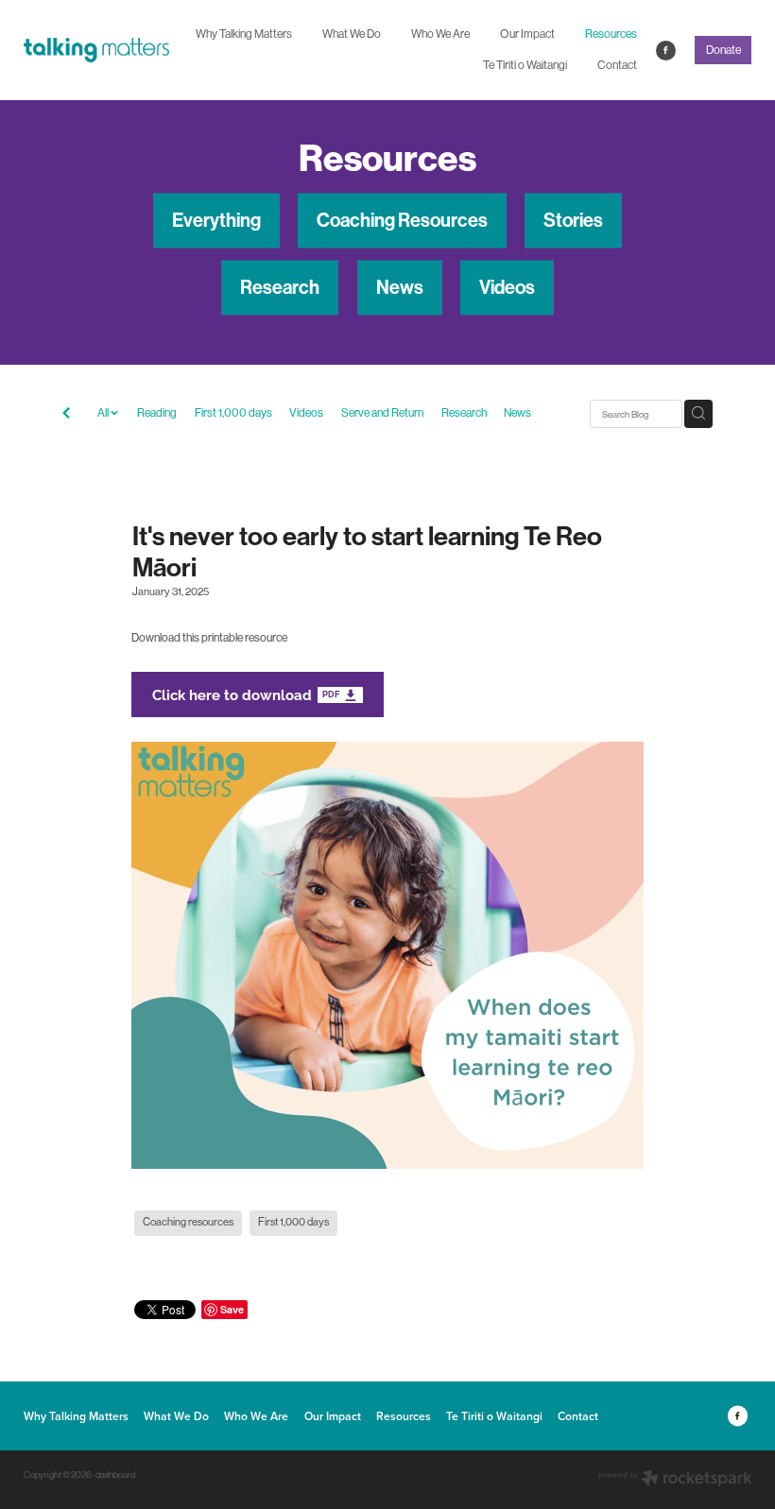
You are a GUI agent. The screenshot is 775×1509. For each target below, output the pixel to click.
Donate (723, 50)
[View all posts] (66, 414)
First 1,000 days (233, 413)
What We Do (351, 34)
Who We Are (440, 34)
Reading (157, 413)
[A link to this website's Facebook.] (666, 50)
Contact (617, 65)
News (517, 413)
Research (464, 413)
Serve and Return (382, 413)
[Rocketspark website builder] (675, 1479)
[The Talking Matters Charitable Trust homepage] (96, 50)
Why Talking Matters (244, 34)
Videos (306, 413)
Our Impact (527, 34)
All (104, 413)
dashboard (115, 1474)
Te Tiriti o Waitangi (525, 65)
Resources (611, 34)
